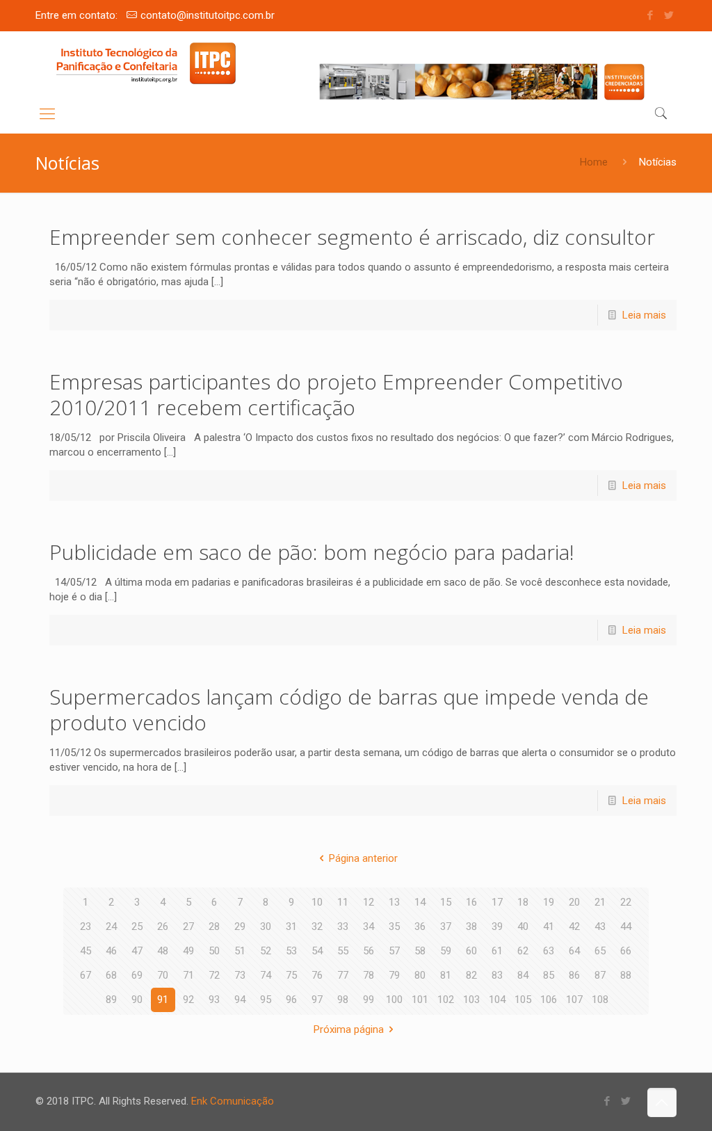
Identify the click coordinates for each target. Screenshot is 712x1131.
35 (394, 926)
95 (265, 999)
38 (471, 926)
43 (600, 926)
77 (342, 975)
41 (548, 926)
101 (420, 999)
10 (317, 902)
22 (625, 902)
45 (85, 951)
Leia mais (644, 315)
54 (317, 951)
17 (497, 902)
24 (111, 926)
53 (291, 951)
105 (523, 999)
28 (214, 926)
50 (214, 951)
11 (342, 902)
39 (497, 926)
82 (471, 975)
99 (368, 999)
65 (600, 951)
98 (342, 999)
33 (342, 926)
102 (445, 999)
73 (239, 975)
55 (342, 951)
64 (574, 951)
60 (471, 951)
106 (548, 999)
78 (368, 975)
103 (471, 999)
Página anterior (363, 858)
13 (394, 902)
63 (548, 951)
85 (548, 975)
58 (420, 951)
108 (600, 999)
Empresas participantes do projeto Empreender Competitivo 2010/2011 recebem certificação (336, 394)
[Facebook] (650, 15)
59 (445, 951)
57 (394, 951)
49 (188, 951)
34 (368, 926)
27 (188, 926)
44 (625, 926)
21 (600, 902)
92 (188, 999)
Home (594, 162)
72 (214, 975)
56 (368, 951)
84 (522, 975)
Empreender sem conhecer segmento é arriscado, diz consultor (352, 237)
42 (574, 926)
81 (445, 975)
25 (137, 926)
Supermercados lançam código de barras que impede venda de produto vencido (349, 709)
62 (522, 951)
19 (548, 902)
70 (162, 975)
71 (188, 975)
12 (368, 902)
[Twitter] (669, 15)
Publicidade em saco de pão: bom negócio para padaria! (317, 552)
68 (111, 975)
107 (574, 999)
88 (625, 975)
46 (111, 951)
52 (265, 951)
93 (214, 999)
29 (239, 926)
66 (625, 951)
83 (497, 975)
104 (497, 999)
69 (137, 975)
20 (574, 902)
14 (420, 902)
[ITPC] (145, 63)
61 (497, 951)
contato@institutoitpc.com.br (207, 15)
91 (162, 999)
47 (137, 951)
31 (291, 926)
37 (445, 926)
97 (317, 999)
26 (162, 926)
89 (111, 999)
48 (162, 951)
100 (394, 999)
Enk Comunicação (232, 1101)
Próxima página (349, 1029)
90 (137, 999)
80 (420, 975)
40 (522, 926)
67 (85, 975)
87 (600, 975)
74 (265, 975)
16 (471, 902)
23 (85, 926)
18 (522, 902)
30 (265, 926)
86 (574, 975)
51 (239, 951)
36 (420, 926)
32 (317, 926)
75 (291, 975)
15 (445, 902)
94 (239, 999)
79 (394, 975)
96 (291, 999)
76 (317, 975)
